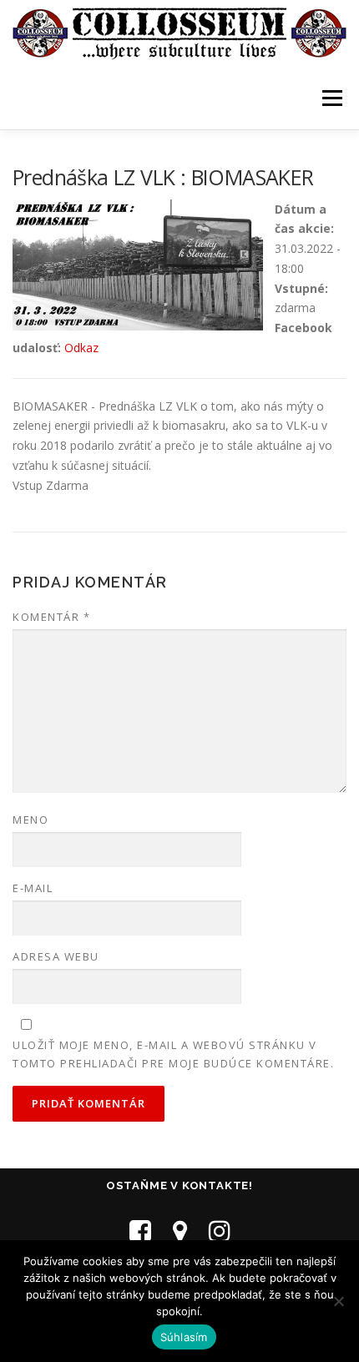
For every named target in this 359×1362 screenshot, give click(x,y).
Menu (331, 98)
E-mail (33, 887)
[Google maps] (180, 1230)
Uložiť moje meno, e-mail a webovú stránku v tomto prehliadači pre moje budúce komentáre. (173, 1054)
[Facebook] (140, 1230)
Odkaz (81, 348)
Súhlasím (184, 1337)
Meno (30, 819)
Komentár (51, 616)
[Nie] (338, 1301)
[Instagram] (219, 1230)
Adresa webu (56, 956)
